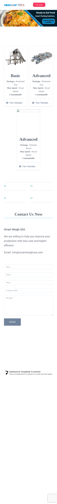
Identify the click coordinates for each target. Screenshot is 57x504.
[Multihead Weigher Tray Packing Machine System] (41, 57)
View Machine (15, 103)
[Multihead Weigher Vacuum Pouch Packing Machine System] (28, 120)
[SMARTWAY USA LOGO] (14, 5)
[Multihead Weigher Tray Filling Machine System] (15, 57)
